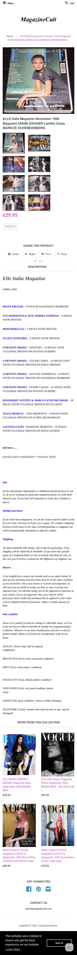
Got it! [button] (59, 943)
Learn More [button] (13, 949)
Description (37, 267)
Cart (71, 3)
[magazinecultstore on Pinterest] (38, 890)
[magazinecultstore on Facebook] (29, 890)
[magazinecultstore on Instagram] (48, 890)
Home (9, 36)
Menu (10, 3)
